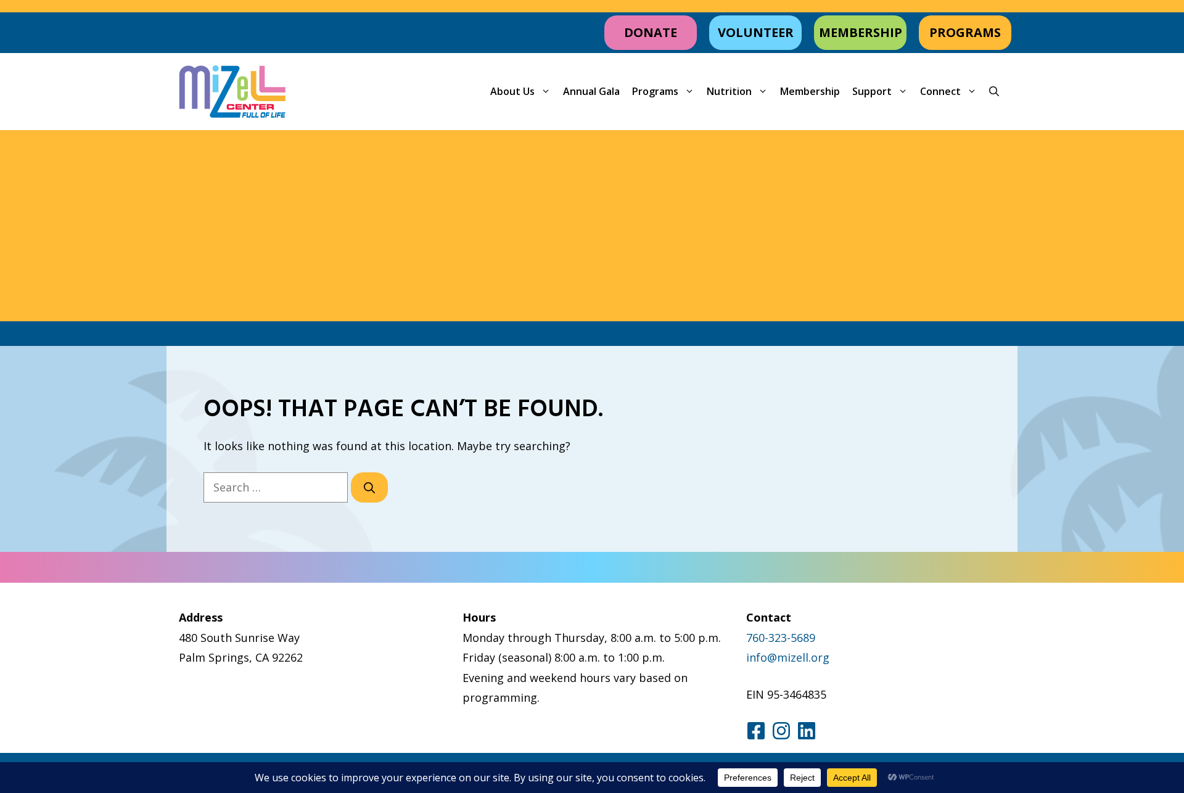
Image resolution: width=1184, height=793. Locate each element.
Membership (810, 91)
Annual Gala (591, 91)
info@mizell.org (787, 657)
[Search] (369, 487)
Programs (655, 91)
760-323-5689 (780, 637)
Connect (940, 91)
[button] (994, 91)
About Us (512, 91)
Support (872, 91)
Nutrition (729, 91)
